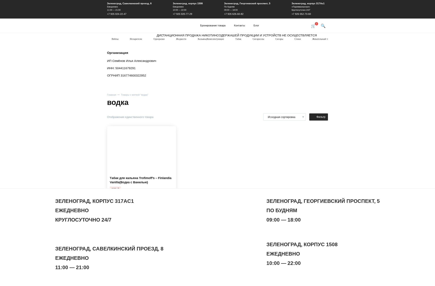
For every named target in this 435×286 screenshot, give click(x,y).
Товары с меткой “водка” (134, 94)
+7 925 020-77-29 (182, 14)
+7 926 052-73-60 (301, 14)
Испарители (136, 39)
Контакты (239, 25)
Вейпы (115, 39)
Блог (256, 25)
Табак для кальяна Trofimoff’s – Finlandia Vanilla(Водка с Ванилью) (140, 180)
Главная (111, 94)
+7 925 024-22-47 (116, 14)
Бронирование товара (212, 25)
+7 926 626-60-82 (233, 14)
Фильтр (320, 116)
